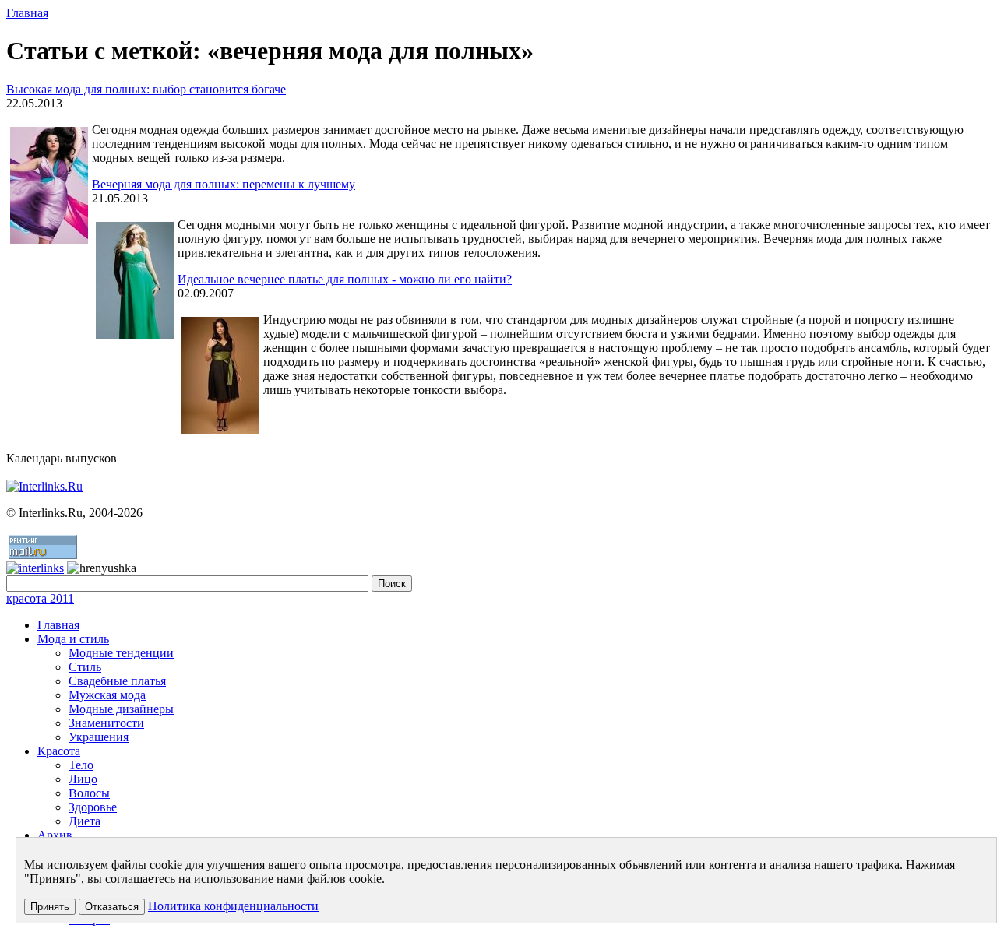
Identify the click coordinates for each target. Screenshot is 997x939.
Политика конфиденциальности (233, 906)
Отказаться (112, 907)
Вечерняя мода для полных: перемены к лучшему (223, 184)
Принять (49, 907)
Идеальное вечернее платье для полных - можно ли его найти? (345, 279)
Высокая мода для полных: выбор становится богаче (146, 89)
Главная (27, 12)
